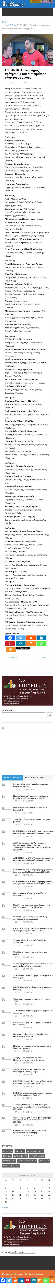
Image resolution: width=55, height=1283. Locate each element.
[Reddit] (31, 637)
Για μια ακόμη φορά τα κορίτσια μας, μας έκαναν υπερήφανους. (30, 785)
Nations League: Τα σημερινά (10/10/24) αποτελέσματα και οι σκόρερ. (30, 918)
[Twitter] (21, 637)
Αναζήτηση (7, 710)
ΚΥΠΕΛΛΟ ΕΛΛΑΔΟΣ (11, 1166)
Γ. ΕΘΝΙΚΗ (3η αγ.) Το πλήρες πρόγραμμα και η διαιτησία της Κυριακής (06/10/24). (33, 1082)
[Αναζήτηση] (50, 715)
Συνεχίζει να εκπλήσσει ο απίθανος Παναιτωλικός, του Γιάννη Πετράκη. (28, 1059)
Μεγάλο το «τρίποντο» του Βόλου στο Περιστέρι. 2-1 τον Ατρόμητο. (29, 1071)
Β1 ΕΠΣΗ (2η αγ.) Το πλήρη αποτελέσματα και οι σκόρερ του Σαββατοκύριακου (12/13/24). (33, 832)
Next (43, 657)
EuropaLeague (20, 1156)
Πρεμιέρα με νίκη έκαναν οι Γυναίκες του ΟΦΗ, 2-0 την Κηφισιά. (30, 1035)
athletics (7, 1151)
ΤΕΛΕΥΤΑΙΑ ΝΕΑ (12, 778)
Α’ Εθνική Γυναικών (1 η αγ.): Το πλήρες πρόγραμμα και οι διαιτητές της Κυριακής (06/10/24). (31, 1107)
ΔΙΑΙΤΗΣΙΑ (10, 25)
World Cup (44, 1161)
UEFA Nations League (27, 1161)
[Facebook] (10, 637)
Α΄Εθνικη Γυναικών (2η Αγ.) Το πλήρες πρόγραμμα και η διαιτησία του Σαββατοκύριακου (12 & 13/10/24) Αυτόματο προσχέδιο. (32, 846)
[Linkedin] (41, 637)
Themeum (18, 1274)
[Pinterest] (10, 643)
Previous (13, 657)
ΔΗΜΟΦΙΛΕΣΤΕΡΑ (34, 778)
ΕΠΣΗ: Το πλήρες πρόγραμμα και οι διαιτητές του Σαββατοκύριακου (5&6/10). (32, 1094)
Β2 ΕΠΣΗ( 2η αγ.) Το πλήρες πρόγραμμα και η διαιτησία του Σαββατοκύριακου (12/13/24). (33, 871)
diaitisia (7, 1156)
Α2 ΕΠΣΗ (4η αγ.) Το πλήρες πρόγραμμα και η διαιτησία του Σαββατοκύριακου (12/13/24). (33, 859)
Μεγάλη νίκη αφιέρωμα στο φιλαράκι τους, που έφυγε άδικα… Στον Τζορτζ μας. (31, 906)
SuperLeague (9, 1161)
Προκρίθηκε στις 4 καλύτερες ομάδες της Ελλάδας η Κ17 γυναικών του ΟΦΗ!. (30, 797)
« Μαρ (5, 1207)
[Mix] (31, 643)
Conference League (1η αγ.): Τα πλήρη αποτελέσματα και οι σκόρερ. (29, 1131)
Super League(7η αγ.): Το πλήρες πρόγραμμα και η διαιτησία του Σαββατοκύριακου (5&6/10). (32, 1120)
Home (4, 22)
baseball (20, 1151)
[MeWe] (21, 643)
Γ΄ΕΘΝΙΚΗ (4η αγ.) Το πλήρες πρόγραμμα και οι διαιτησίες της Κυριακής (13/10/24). (32, 930)
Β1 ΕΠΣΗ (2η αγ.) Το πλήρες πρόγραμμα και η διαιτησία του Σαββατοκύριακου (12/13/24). (33, 883)
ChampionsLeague (35, 1151)
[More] (11, 649)
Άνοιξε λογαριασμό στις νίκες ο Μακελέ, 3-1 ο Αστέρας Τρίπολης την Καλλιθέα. (33, 965)
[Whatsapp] (41, 643)
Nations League (37, 1156)
